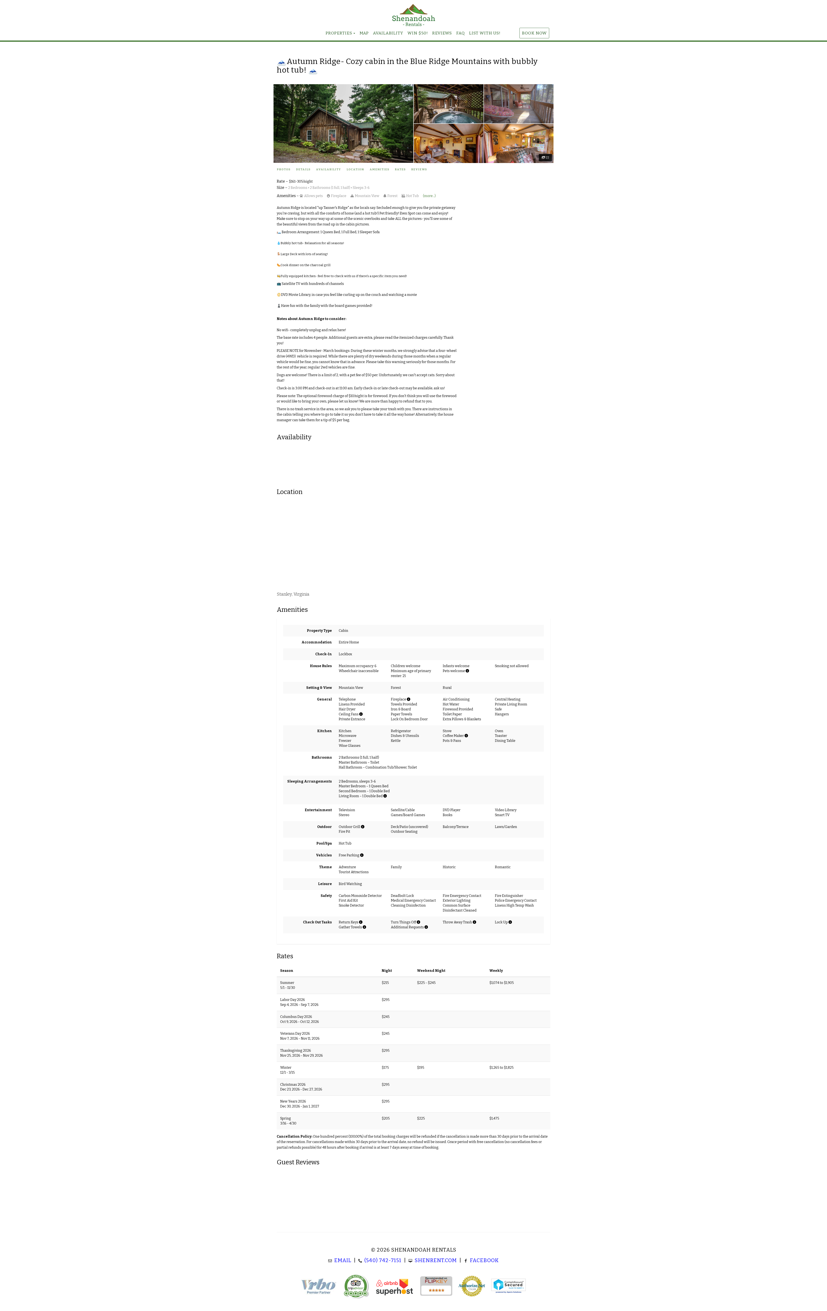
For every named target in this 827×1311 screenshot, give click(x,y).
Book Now (534, 33)
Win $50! (417, 33)
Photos (283, 169)
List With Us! (485, 33)
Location (355, 169)
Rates (400, 169)
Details (303, 169)
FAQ (460, 33)
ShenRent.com (436, 1260)
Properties (339, 33)
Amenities (379, 169)
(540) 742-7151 (382, 1260)
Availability (388, 33)
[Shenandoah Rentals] (413, 15)
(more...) (429, 196)
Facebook (484, 1260)
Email (342, 1260)
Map (364, 33)
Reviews (442, 33)
